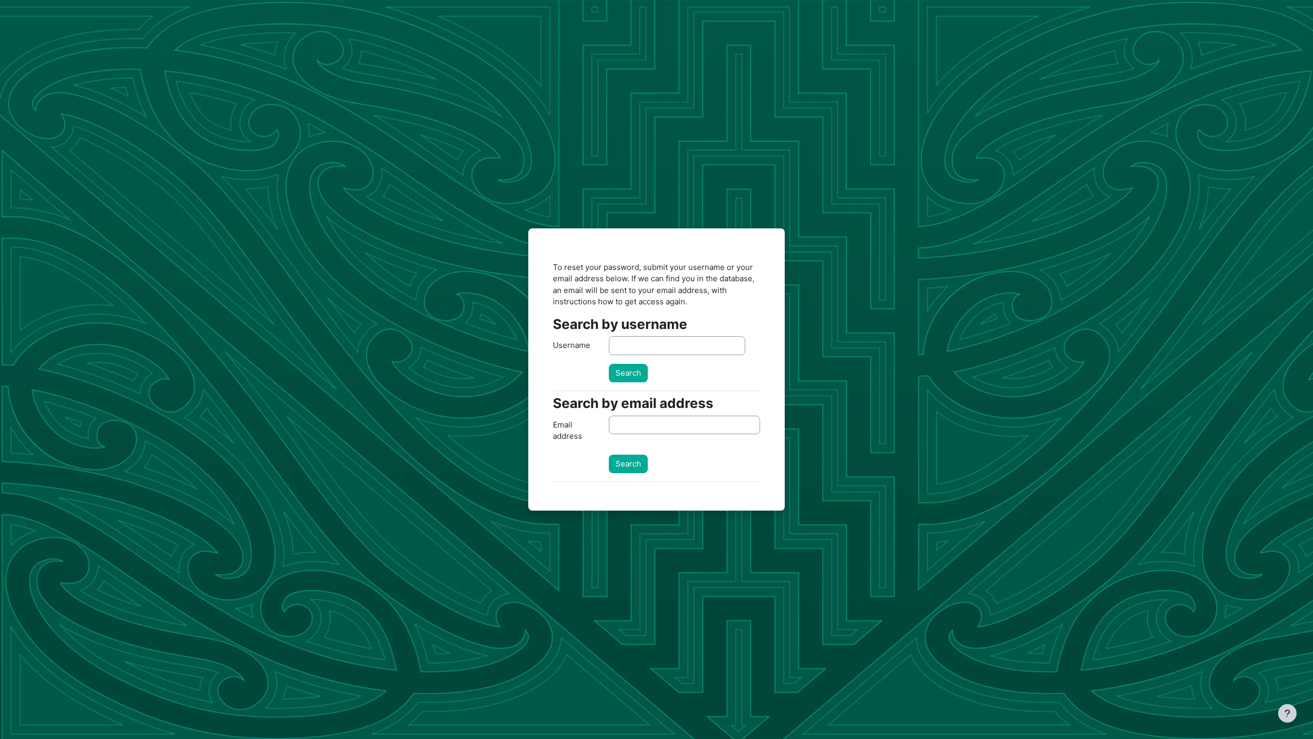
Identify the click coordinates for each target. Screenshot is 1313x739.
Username (571, 345)
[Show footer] (1287, 713)
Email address (567, 430)
